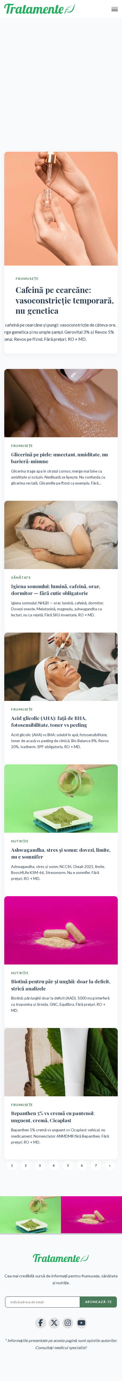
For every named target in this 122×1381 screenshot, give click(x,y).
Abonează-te (98, 1302)
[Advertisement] (61, 82)
